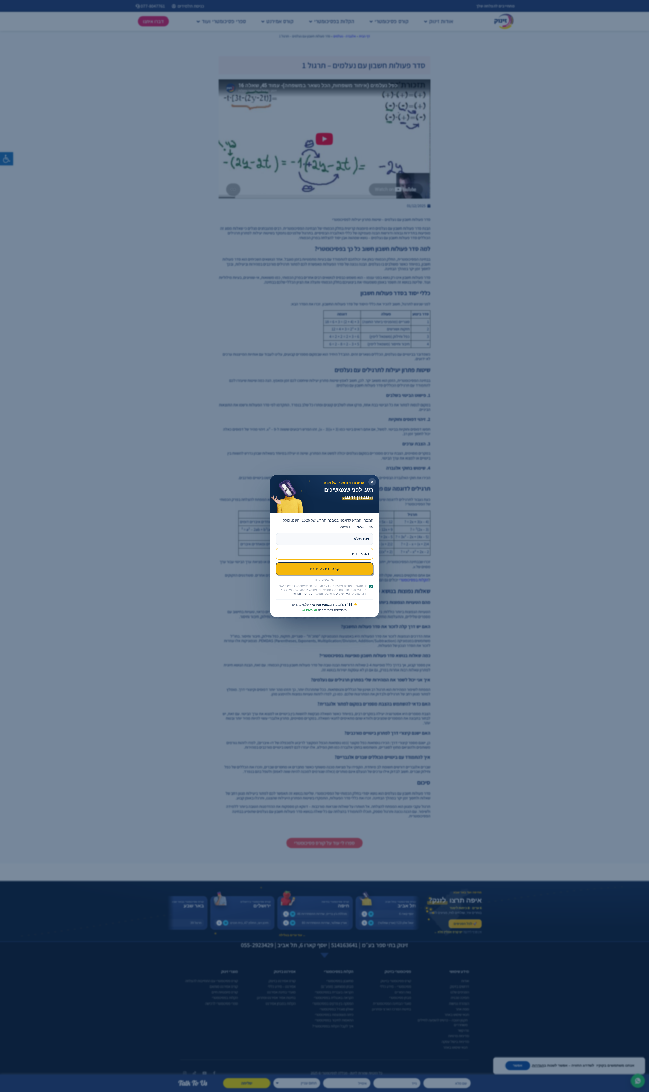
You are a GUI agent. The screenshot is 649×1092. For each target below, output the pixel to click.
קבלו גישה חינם (325, 569)
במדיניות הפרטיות (301, 593)
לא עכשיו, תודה (324, 580)
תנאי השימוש (344, 593)
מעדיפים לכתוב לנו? (324, 610)
